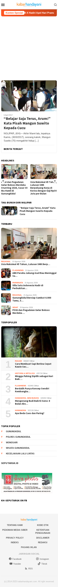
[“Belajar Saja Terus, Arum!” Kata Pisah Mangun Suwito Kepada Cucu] (29, 95)
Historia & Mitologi (25, 373)
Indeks (15, 542)
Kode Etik (42, 525)
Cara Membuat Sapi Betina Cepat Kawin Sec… (33, 365)
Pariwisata (17, 283)
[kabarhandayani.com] (29, 4)
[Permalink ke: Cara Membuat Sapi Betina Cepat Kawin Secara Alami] (29, 342)
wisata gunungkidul (18, 448)
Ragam (18, 361)
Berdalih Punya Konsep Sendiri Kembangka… (32, 390)
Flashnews (18, 270)
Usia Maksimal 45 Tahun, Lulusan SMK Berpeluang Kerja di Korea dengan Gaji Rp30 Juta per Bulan (17, 188)
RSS (30, 568)
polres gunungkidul (18, 437)
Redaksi (42, 542)
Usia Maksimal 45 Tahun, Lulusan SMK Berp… (25, 264)
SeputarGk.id (9, 463)
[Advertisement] (29, 47)
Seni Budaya (33, 398)
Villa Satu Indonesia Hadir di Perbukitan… (27, 287)
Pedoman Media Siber (14, 530)
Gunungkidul (13, 431)
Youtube (17, 564)
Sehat (15, 307)
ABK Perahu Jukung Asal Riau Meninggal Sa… (34, 274)
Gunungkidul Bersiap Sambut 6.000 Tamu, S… (31, 299)
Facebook (17, 559)
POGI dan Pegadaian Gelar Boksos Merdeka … (31, 311)
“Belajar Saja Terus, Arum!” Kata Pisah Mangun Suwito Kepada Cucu (27, 123)
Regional (6, 261)
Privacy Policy (15, 538)
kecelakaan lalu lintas (20, 453)
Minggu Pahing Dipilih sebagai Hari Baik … (34, 378)
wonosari (12, 442)
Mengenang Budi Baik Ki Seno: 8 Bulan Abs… (32, 402)
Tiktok (44, 564)
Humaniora (20, 398)
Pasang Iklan (29, 547)
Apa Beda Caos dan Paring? (29, 413)
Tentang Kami (15, 525)
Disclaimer (42, 538)
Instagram (44, 559)
